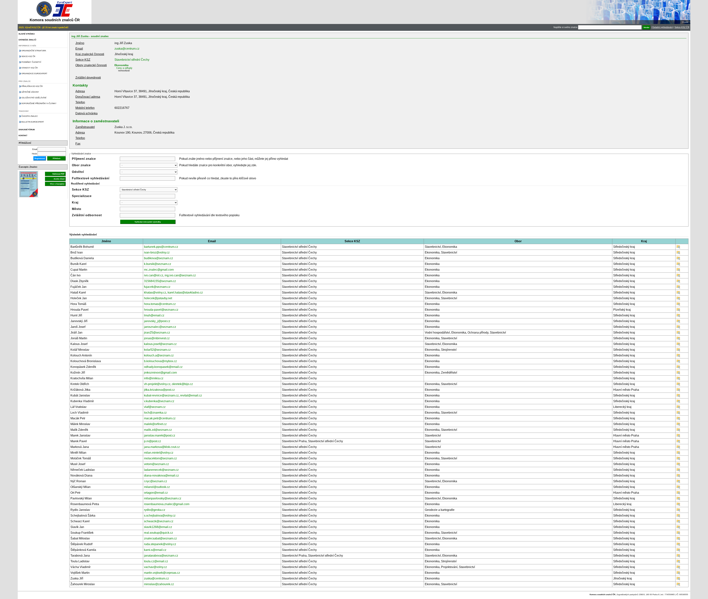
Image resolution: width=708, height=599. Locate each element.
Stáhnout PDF (58, 174)
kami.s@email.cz (155, 549)
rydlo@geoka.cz (154, 509)
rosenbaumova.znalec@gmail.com (166, 504)
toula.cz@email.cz (156, 561)
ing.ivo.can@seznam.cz (180, 275)
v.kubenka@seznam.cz (159, 401)
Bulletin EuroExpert (32, 122)
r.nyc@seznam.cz (155, 481)
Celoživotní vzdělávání (33, 98)
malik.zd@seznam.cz (158, 429)
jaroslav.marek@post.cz (159, 435)
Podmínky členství (31, 62)
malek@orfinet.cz (155, 424)
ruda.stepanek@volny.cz (160, 544)
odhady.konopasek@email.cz (163, 366)
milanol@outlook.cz (157, 486)
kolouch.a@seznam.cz (159, 355)
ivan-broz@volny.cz (157, 252)
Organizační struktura (33, 51)
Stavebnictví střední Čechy (131, 59)
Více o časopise (57, 184)
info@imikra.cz (153, 378)
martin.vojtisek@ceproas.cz (162, 572)
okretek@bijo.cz (182, 384)
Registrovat (39, 158)
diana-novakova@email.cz (161, 475)
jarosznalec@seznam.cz (160, 326)
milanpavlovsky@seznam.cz (162, 498)
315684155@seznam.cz (160, 281)
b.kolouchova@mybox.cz (160, 361)
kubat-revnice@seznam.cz (161, 395)
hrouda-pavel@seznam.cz (161, 309)
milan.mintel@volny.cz (158, 452)
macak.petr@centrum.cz (160, 418)
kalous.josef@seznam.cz (160, 344)
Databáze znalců (27, 40)
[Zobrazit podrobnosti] (678, 247)
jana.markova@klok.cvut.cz (162, 446)
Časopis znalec (29, 116)
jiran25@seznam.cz (157, 332)
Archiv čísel (59, 179)
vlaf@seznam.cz (155, 406)
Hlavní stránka (27, 34)
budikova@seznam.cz (158, 258)
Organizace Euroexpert (34, 73)
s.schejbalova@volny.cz (160, 515)
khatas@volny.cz (155, 292)
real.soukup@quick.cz (158, 532)
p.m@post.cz (152, 441)
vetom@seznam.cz (156, 464)
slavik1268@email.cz (158, 527)
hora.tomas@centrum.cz (160, 303)
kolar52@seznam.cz (157, 349)
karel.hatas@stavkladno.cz (185, 292)
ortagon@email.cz (156, 492)
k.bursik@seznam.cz (157, 263)
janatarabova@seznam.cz (161, 555)
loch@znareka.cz (155, 412)
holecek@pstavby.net (158, 298)
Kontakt (23, 135)
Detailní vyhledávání (662, 27)
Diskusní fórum (27, 130)
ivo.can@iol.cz (153, 275)
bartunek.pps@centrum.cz (161, 246)
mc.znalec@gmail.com (159, 269)
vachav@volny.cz (155, 567)
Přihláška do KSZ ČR (32, 86)
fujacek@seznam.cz (157, 286)
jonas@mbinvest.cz (157, 338)
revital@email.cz (191, 395)
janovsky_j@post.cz (157, 321)
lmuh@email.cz (154, 315)
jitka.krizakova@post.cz (159, 389)
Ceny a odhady (124, 68)
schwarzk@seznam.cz (158, 521)
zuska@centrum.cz (126, 48)
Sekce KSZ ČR (681, 27)
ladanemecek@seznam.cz (161, 469)
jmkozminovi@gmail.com (160, 372)
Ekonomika (121, 65)
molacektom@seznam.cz (160, 458)
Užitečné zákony (30, 92)
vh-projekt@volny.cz (157, 384)
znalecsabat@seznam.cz (160, 538)
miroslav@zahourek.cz (159, 584)
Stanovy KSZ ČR (29, 68)
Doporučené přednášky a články (38, 103)
